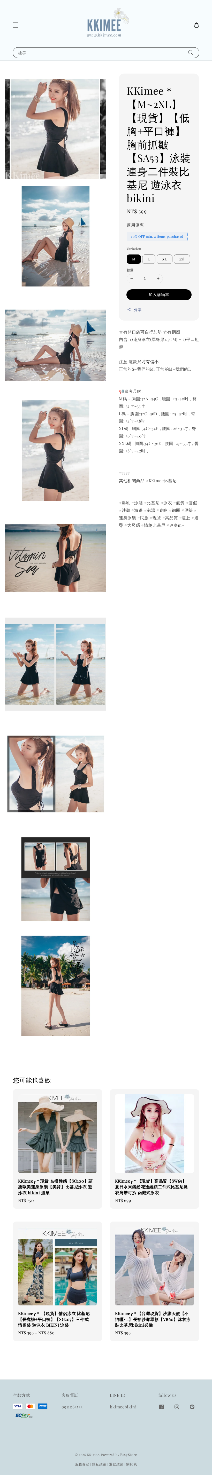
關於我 (131, 1464)
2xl (182, 259)
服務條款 (82, 1464)
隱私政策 (99, 1464)
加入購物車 (159, 294)
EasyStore (128, 1454)
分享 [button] (137, 309)
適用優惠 (135, 225)
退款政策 (116, 1464)
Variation (134, 248)
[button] (15, 25)
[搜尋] (191, 52)
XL (164, 259)
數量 (130, 270)
